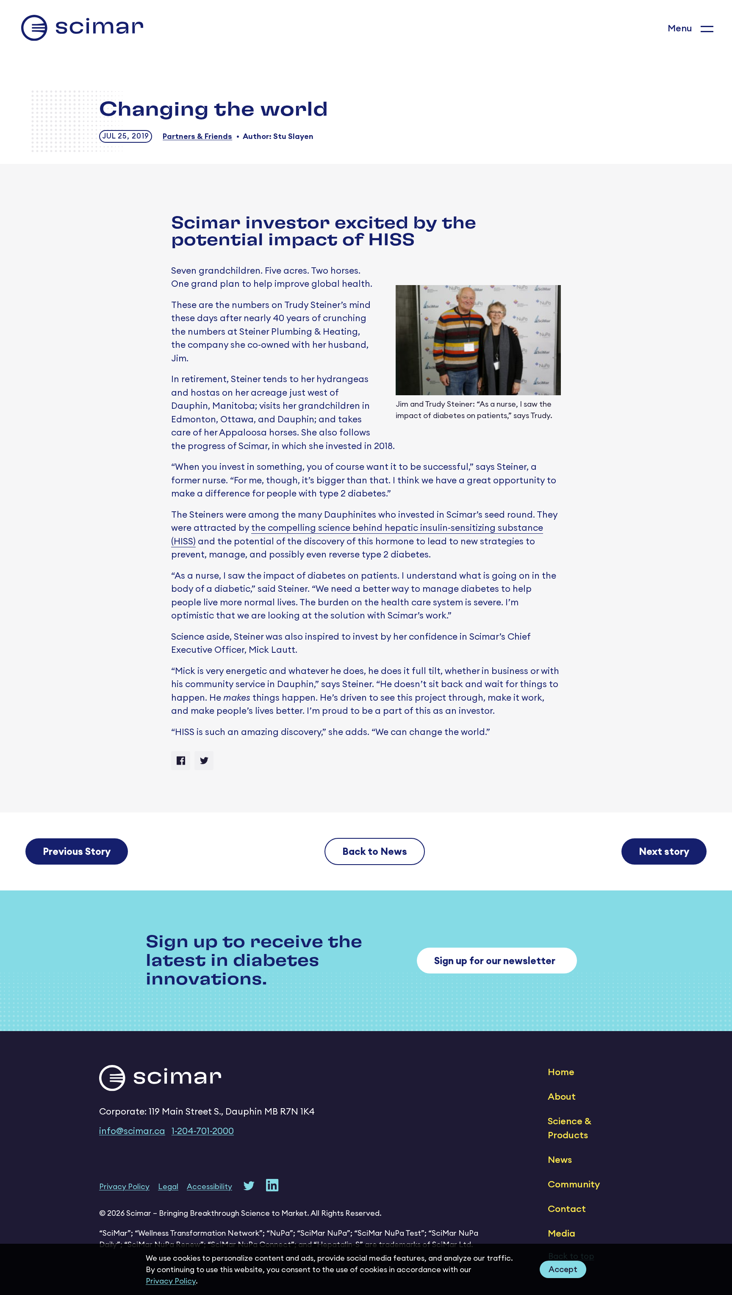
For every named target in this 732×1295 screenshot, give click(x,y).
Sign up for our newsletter (494, 960)
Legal (168, 1186)
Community (574, 1184)
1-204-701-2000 (203, 1131)
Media (561, 1233)
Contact (567, 1209)
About (562, 1096)
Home (561, 1072)
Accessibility (209, 1186)
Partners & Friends (197, 136)
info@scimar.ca (132, 1131)
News (560, 1159)
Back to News (374, 851)
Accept (563, 1269)
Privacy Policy (171, 1281)
